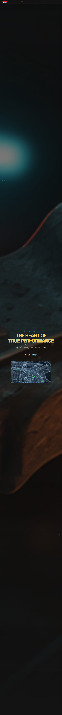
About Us (44, 1)
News (39, 1)
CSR (36, 1)
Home (22, 1)
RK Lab (32, 1)
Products (27, 1)
